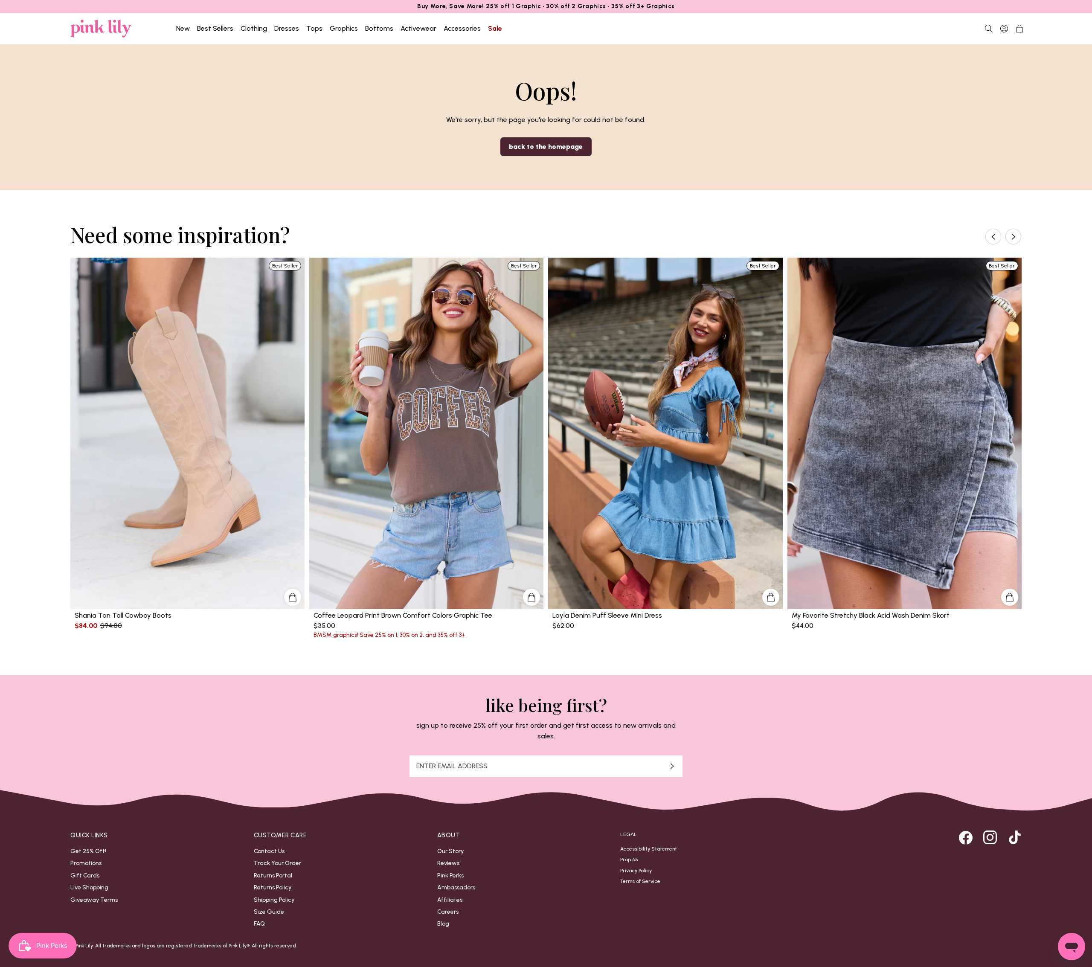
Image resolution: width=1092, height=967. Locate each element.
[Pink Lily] (101, 29)
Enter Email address (452, 766)
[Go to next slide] (1013, 236)
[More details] (292, 597)
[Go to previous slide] (993, 236)
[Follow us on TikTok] (1015, 837)
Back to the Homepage (546, 146)
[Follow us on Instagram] (990, 837)
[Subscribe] (672, 766)
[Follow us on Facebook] (966, 837)
